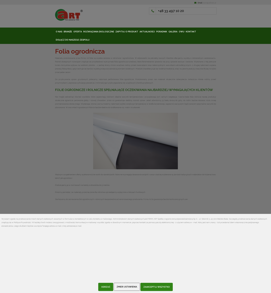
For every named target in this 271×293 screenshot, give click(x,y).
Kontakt (191, 31)
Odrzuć (105, 287)
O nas (59, 31)
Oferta (77, 31)
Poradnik (161, 31)
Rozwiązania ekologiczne (98, 31)
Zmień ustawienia (127, 287)
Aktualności (147, 31)
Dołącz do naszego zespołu (72, 40)
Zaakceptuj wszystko (156, 287)
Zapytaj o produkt (126, 31)
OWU (181, 31)
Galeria (173, 31)
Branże (68, 31)
